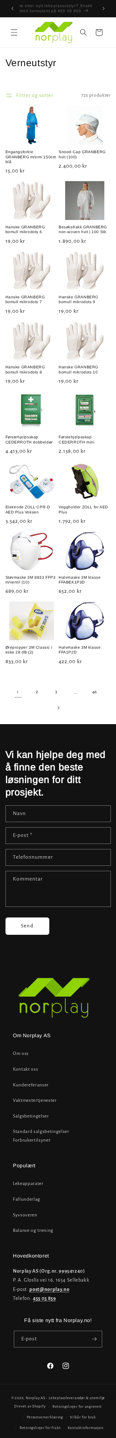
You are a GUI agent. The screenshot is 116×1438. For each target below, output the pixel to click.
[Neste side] (58, 707)
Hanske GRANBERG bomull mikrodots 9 (78, 299)
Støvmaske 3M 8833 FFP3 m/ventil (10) (30, 580)
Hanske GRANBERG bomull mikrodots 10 (78, 369)
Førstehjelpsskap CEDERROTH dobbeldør (29, 439)
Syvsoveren (25, 1215)
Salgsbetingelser (31, 1116)
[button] (14, 32)
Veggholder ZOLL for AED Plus (83, 509)
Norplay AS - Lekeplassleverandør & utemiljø (65, 1398)
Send (27, 925)
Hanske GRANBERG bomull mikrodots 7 (25, 299)
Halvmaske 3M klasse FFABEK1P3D (80, 580)
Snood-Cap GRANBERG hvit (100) (82, 154)
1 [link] (18, 692)
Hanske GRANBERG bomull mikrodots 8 (25, 369)
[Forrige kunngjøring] (12, 9)
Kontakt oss (25, 1069)
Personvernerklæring (45, 1417)
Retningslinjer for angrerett (77, 1406)
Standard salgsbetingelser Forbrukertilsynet (41, 1136)
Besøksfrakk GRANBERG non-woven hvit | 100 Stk (83, 229)
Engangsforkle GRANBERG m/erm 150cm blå (30, 157)
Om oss (21, 1053)
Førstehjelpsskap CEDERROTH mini (76, 439)
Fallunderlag (26, 1199)
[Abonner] (94, 1339)
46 (94, 691)
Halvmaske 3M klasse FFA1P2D (80, 650)
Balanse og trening (33, 1230)
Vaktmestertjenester (35, 1100)
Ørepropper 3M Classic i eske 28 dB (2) (29, 650)
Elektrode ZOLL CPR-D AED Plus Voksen (27, 509)
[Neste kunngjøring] (104, 9)
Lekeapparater (28, 1183)
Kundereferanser (31, 1085)
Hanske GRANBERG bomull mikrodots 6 (25, 229)
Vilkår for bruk (83, 1417)
